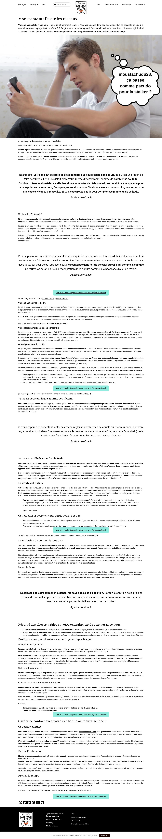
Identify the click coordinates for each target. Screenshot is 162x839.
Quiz (43, 5)
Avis (98, 5)
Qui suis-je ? (22, 5)
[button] (34, 4)
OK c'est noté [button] (104, 835)
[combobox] (62, 4)
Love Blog (33, 5)
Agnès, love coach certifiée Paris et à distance (55, 815)
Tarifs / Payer (126, 5)
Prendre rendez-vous (111, 5)
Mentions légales (52, 826)
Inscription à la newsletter (80, 824)
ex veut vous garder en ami (55, 298)
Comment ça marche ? (54, 819)
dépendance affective (134, 463)
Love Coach (85, 197)
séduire (132, 548)
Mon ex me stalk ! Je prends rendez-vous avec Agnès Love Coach (81, 293)
